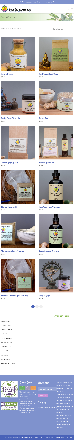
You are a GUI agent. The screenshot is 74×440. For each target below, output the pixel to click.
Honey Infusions (6, 338)
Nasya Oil (4, 351)
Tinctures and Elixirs (8, 364)
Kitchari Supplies (6, 342)
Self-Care (4, 355)
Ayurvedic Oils (6, 325)
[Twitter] (71, 437)
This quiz (22, 392)
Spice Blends (5, 359)
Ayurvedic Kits (6, 321)
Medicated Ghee (6, 347)
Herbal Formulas (6, 330)
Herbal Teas (5, 334)
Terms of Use (49, 437)
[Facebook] (67, 437)
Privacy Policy (39, 437)
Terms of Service (60, 437)
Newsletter (43, 382)
